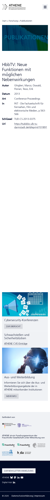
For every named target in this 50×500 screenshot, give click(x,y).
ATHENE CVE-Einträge (15, 343)
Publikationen (26, 21)
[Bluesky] (11, 477)
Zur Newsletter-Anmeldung (18, 471)
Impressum (39, 496)
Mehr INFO (11, 396)
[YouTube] (22, 477)
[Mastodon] (15, 477)
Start (4, 21)
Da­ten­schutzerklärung (22, 496)
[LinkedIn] (18, 477)
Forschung (13, 21)
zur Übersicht (13, 326)
